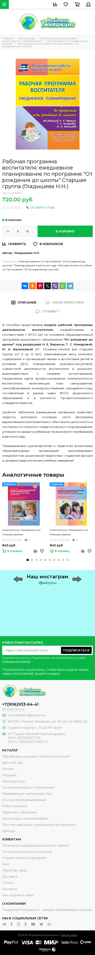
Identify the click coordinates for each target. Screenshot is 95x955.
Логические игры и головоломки (28, 787)
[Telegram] (70, 286)
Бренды (8, 831)
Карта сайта (69, 935)
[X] (47, 286)
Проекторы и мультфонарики (25, 819)
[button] (28, 560)
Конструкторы (13, 781)
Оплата (8, 883)
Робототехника (14, 806)
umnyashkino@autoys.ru (27, 715)
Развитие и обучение (19, 812)
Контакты (9, 889)
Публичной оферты (16, 661)
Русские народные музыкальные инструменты (39, 825)
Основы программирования (24, 800)
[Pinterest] (40, 286)
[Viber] (55, 286)
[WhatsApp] (62, 286)
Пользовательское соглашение (27, 852)
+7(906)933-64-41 (20, 704)
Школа (7, 769)
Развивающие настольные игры (27, 794)
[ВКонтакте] (25, 286)
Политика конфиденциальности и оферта (35, 846)
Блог (6, 864)
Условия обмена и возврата (24, 858)
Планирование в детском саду (35, 265)
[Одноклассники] (32, 286)
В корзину (65, 231)
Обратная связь (14, 870)
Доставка (9, 877)
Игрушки (9, 775)
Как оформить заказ (18, 895)
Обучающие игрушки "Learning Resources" (36, 756)
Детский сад (12, 763)
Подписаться (76, 650)
